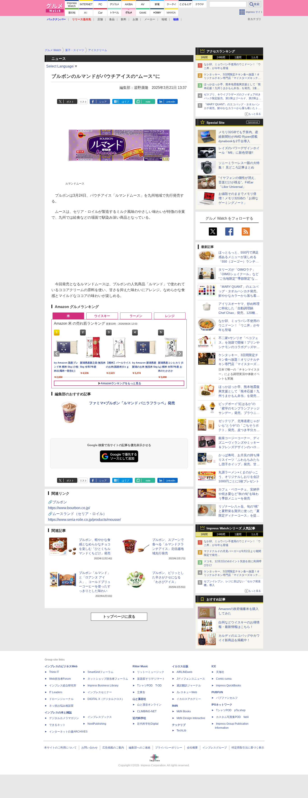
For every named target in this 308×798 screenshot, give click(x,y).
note (148, 101)
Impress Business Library (102, 685)
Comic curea (224, 678)
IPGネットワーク (221, 704)
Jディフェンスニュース (191, 678)
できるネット (57, 724)
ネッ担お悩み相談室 (61, 705)
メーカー (149, 19)
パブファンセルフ (227, 697)
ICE (213, 666)
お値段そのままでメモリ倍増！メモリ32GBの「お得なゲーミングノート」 (238, 198)
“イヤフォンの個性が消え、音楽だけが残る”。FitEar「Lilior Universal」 (237, 182)
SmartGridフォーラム (100, 672)
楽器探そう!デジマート (151, 678)
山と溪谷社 (139, 699)
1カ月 (254, 57)
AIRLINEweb (184, 672)
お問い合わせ (89, 747)
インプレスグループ (214, 747)
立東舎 (141, 692)
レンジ (170, 316)
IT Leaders (55, 692)
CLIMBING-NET (146, 711)
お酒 (135, 19)
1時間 (204, 57)
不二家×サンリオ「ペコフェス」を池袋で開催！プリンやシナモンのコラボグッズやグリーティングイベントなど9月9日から (239, 347)
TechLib (181, 730)
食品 (112, 19)
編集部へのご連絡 (139, 747)
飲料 (123, 19)
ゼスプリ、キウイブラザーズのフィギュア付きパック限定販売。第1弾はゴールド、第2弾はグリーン (232, 98)
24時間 (221, 57)
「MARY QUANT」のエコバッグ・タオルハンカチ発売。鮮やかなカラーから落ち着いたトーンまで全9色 (232, 108)
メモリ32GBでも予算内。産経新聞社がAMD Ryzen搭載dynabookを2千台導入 (238, 136)
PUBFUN (217, 692)
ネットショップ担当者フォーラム (107, 678)
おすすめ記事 (216, 599)
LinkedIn (170, 101)
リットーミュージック (150, 672)
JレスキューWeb (187, 692)
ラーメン (136, 316)
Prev (57, 353)
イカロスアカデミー (189, 699)
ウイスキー (102, 316)
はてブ (125, 101)
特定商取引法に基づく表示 (248, 747)
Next (180, 353)
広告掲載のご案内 (113, 747)
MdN (175, 705)
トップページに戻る (119, 616)
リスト (83, 101)
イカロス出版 (180, 666)
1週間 (237, 57)
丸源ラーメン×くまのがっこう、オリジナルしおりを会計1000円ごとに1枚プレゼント (239, 476)
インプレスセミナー (99, 692)
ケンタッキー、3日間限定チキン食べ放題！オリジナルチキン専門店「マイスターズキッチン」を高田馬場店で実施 (232, 78)
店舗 (100, 19)
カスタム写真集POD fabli (232, 717)
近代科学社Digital (148, 723)
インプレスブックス (99, 717)
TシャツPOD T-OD (149, 685)
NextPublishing (96, 723)
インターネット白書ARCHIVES (68, 731)
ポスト (70, 101)
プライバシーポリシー (168, 747)
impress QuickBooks (228, 685)
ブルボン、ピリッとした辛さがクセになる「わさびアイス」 (168, 577)
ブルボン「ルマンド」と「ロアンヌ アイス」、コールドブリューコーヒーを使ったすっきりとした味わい (94, 582)
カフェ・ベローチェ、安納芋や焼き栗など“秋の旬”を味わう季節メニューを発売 (239, 494)
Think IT (54, 672)
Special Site (216, 122)
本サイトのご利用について (60, 747)
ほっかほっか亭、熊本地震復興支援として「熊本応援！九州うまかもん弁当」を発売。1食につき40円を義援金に (232, 88)
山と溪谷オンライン (149, 704)
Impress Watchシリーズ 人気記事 (231, 528)
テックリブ (179, 724)
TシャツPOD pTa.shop (231, 710)
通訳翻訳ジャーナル (189, 685)
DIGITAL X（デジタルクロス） (105, 699)
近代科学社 (139, 718)
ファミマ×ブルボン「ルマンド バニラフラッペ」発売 (132, 403)
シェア (103, 101)
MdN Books (184, 711)
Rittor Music (140, 666)
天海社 (220, 672)
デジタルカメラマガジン (64, 718)
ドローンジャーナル (61, 699)
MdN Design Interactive (191, 718)
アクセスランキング (221, 51)
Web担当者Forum (60, 678)
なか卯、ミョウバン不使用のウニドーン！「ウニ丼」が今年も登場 (239, 325)
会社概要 (192, 747)
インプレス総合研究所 (62, 685)
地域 (164, 19)
